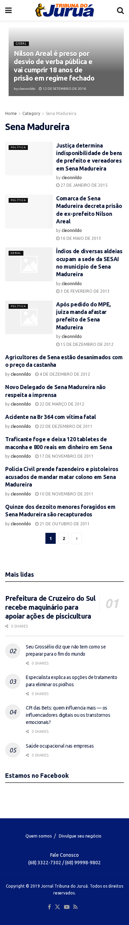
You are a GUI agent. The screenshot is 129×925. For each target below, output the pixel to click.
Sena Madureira (61, 113)
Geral (21, 43)
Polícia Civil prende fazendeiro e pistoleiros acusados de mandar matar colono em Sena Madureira (61, 477)
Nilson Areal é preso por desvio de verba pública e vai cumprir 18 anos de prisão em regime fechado (54, 65)
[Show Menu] (8, 10)
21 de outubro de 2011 (64, 524)
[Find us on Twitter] (57, 907)
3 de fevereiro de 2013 (85, 291)
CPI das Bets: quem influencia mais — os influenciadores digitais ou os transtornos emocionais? (68, 715)
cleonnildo (27, 89)
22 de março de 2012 (61, 404)
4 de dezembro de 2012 (64, 374)
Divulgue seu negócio (80, 835)
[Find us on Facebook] (49, 907)
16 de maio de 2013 (80, 238)
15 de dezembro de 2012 (87, 344)
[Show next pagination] (77, 538)
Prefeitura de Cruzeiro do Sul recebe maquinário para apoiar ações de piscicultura (50, 607)
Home (11, 113)
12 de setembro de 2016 (64, 89)
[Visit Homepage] (64, 10)
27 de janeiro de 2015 (84, 185)
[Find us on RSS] (75, 907)
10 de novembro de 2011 (66, 494)
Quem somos (38, 835)
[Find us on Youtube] (66, 907)
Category (31, 113)
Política (18, 147)
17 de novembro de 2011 (66, 456)
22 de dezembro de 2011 (66, 426)
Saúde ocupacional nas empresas (60, 746)
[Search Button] (120, 10)
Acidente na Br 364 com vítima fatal (50, 417)
